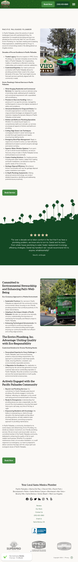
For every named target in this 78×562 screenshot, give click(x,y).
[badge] (14, 546)
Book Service (10, 193)
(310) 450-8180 (62, 4)
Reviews (39, 506)
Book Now (48, 4)
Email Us (39, 519)
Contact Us (39, 512)
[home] (5, 4)
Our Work (39, 509)
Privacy (67, 557)
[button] (74, 4)
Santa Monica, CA (39, 522)
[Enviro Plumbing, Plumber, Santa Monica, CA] (39, 531)
